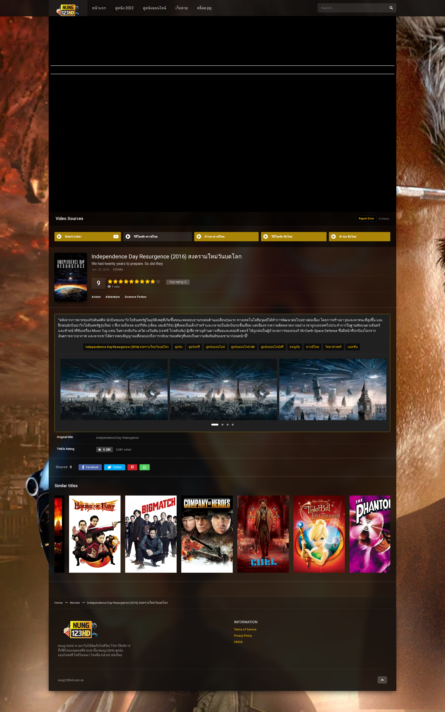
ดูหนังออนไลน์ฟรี (272, 347)
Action (96, 296)
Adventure (112, 296)
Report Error (366, 218)
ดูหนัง (178, 347)
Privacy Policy (243, 635)
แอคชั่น (353, 347)
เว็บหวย (181, 8)
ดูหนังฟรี (194, 347)
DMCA (238, 642)
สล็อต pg (204, 8)
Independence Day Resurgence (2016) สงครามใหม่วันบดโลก (127, 347)
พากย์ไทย (312, 347)
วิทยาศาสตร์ (333, 347)
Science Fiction (135, 296)
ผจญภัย (295, 347)
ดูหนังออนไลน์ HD (243, 347)
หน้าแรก (99, 8)
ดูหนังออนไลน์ (154, 8)
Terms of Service (245, 629)
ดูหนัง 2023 (124, 8)
